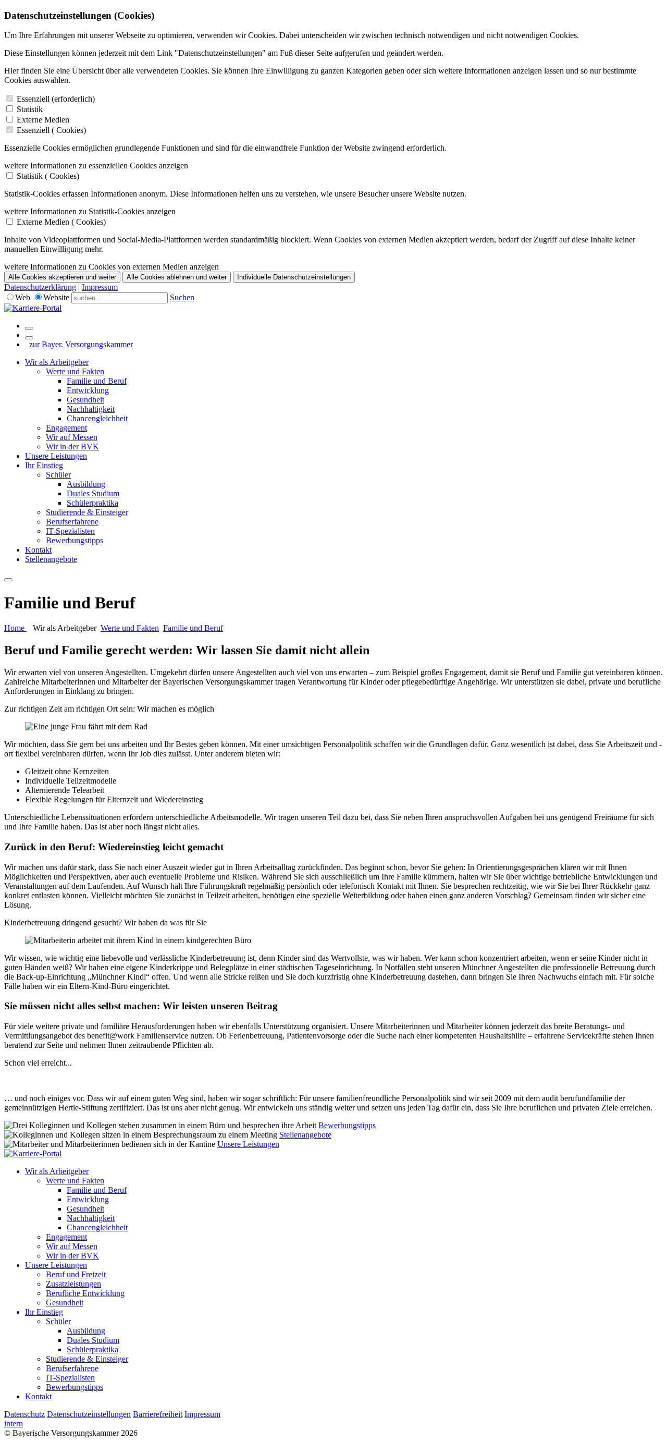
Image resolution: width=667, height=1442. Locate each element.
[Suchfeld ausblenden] (29, 337)
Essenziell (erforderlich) (56, 98)
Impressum (100, 287)
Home (15, 628)
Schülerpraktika (92, 502)
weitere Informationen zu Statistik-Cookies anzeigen (90, 211)
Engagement (66, 427)
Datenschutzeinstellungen (89, 1414)
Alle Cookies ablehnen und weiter (177, 277)
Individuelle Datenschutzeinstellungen (294, 277)
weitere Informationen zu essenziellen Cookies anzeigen (96, 165)
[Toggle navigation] (8, 579)
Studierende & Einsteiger (87, 512)
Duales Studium (93, 493)
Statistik (30, 109)
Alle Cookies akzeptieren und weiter (62, 277)
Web (22, 297)
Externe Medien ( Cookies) (61, 221)
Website (56, 297)
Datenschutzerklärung (40, 287)
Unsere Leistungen (56, 455)
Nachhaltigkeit (91, 409)
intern (13, 1423)
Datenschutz (24, 1414)
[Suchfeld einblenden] (29, 328)
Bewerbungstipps (74, 540)
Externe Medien (43, 119)
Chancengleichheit (97, 418)
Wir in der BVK (72, 446)
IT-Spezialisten (70, 531)
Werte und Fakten (75, 371)
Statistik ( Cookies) (48, 176)
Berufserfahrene (72, 521)
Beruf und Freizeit (76, 1274)
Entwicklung (88, 390)
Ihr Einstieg (44, 465)
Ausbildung (86, 484)
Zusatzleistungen (73, 1283)
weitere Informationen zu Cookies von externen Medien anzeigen (111, 266)
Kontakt (38, 549)
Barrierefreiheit (157, 1414)
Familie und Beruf (97, 380)
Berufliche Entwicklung (85, 1293)
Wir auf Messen (71, 437)
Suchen (182, 297)
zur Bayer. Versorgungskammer (81, 344)
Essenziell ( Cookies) (51, 130)
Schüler (58, 474)
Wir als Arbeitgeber (57, 362)
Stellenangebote (51, 559)
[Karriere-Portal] (32, 307)
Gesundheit (85, 399)
